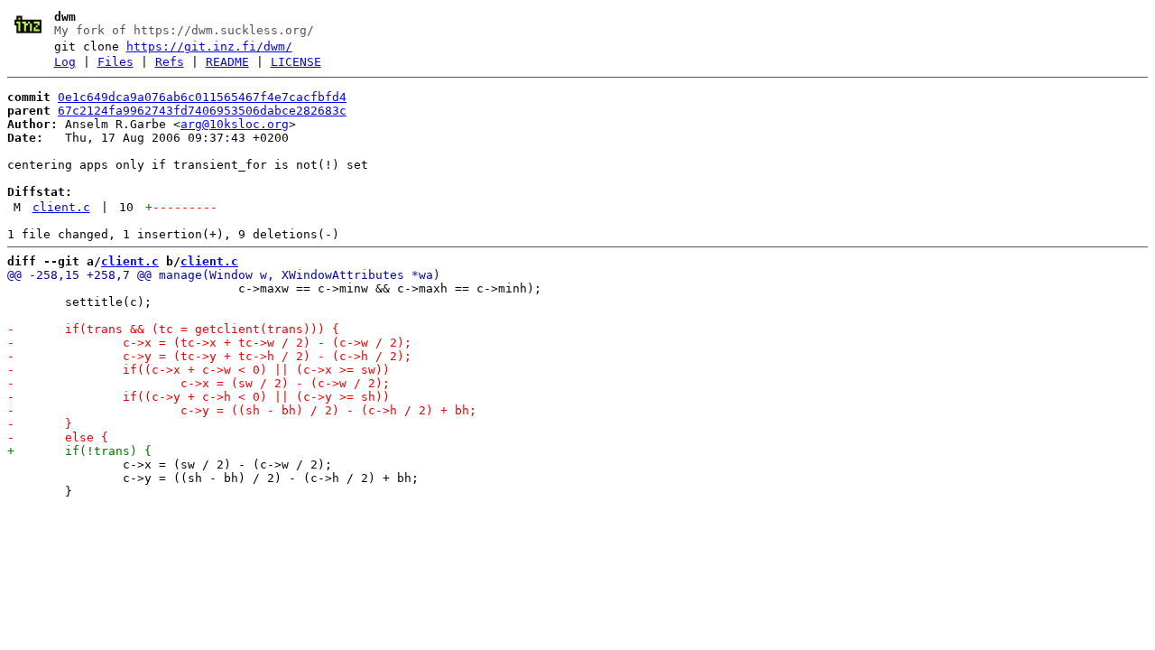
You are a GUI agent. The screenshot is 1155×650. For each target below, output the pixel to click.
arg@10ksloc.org (234, 124)
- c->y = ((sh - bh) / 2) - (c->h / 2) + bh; (241, 410)
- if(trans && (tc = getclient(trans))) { (173, 329)
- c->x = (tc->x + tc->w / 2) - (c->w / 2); (209, 342)
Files (115, 62)
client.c (61, 207)
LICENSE (296, 62)
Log (65, 62)
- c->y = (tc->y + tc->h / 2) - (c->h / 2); (209, 356)
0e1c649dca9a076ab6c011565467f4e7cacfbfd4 (202, 97)
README (227, 62)
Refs (169, 62)
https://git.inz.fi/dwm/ (209, 46)
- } (39, 424)
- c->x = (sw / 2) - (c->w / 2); (198, 383)
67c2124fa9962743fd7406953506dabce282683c (202, 110)
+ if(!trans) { (79, 451)
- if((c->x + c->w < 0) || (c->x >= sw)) (198, 369)
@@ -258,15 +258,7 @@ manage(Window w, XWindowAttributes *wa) (223, 275)
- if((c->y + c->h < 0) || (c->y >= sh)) (198, 397)
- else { (57, 437)
